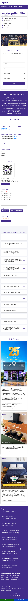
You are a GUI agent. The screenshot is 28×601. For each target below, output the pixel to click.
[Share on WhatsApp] (16, 409)
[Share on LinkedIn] (6, 409)
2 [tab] (13, 44)
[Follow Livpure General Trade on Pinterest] (10, 595)
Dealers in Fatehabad (5, 579)
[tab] (14, 237)
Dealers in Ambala (4, 575)
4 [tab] (16, 44)
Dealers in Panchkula (14, 585)
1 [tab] (11, 44)
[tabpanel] (14, 40)
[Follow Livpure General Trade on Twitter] (12, 595)
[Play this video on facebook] (14, 363)
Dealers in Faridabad (14, 577)
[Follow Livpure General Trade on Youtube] (18, 595)
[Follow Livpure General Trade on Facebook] (8, 595)
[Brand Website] (19, 595)
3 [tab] (14, 44)
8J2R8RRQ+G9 (4, 128)
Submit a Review (5, 221)
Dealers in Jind (11, 581)
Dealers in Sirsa (4, 588)
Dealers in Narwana (5, 585)
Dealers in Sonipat (11, 588)
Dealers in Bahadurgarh (14, 575)
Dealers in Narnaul (15, 583)
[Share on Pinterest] (9, 409)
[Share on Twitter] (12, 409)
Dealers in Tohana (20, 588)
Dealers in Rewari (12, 586)
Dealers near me (4, 6)
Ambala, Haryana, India (5, 129)
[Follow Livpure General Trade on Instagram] (14, 595)
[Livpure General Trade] (5, 2)
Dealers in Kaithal (18, 581)
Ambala (15, 6)
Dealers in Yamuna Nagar (6, 590)
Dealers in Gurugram (15, 579)
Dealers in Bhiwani (4, 577)
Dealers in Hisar (4, 581)
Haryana (10, 6)
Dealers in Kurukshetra (5, 583)
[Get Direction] (11, 129)
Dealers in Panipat (4, 586)
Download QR (5, 184)
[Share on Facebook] (3, 409)
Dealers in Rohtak (21, 586)
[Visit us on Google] (16, 595)
